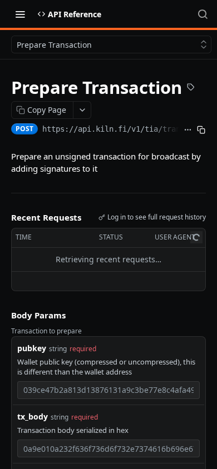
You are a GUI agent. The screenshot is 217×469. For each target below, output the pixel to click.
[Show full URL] (188, 130)
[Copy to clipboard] (201, 130)
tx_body (32, 416)
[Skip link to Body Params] (3, 315)
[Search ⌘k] (202, 14)
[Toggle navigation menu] (20, 14)
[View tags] (191, 88)
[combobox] (108, 390)
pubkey (31, 348)
